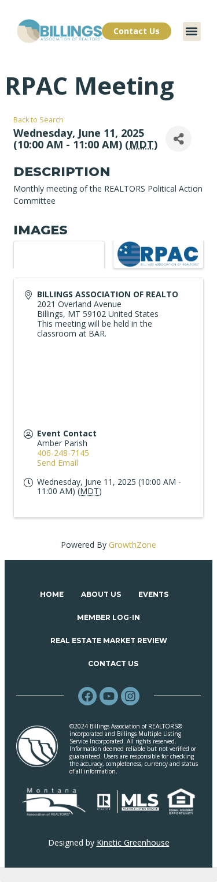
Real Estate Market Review (108, 640)
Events (153, 594)
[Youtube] (109, 696)
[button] (192, 31)
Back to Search (38, 120)
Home (52, 594)
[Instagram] (130, 696)
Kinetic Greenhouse (133, 842)
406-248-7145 (63, 452)
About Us (101, 594)
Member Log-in (108, 617)
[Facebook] (87, 696)
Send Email (57, 462)
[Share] (178, 139)
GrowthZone (132, 544)
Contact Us (113, 663)
